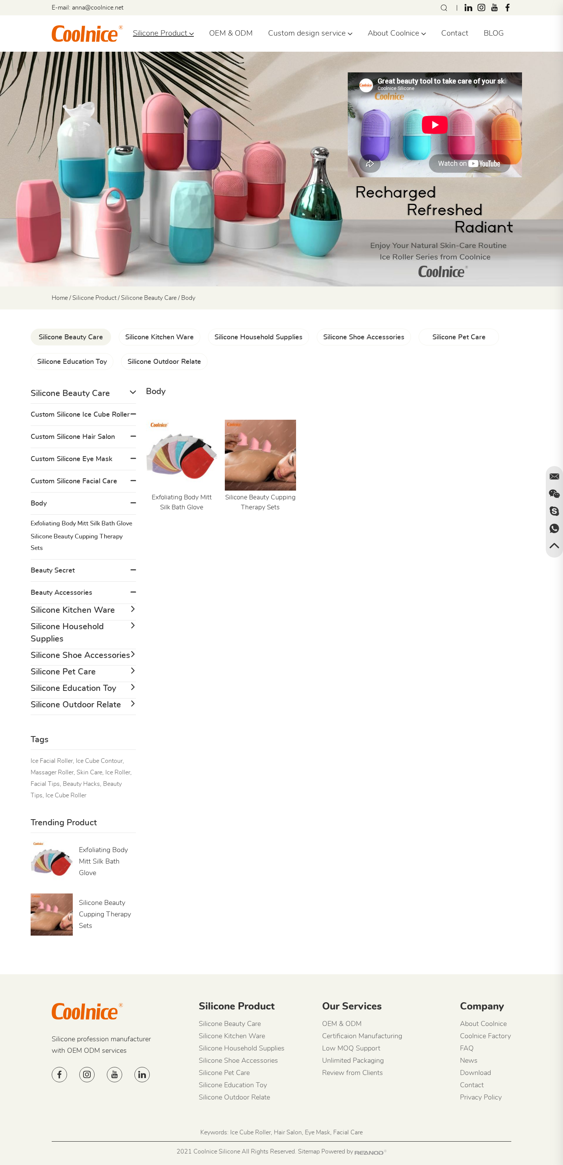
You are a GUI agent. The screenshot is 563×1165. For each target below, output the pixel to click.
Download (475, 1073)
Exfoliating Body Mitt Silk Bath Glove (182, 502)
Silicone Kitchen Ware (159, 337)
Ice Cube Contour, (100, 761)
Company (482, 1006)
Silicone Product (161, 33)
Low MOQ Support (351, 1048)
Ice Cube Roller (66, 795)
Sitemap (309, 1152)
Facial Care (348, 1132)
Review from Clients (352, 1073)
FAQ (467, 1048)
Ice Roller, (118, 772)
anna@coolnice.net (97, 8)
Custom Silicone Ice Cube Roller (80, 414)
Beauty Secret (53, 570)
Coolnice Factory (485, 1036)
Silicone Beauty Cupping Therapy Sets (260, 502)
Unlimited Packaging (353, 1060)
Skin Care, (90, 772)
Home (60, 298)
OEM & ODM (231, 33)
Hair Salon (288, 1132)
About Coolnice (394, 33)
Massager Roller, (53, 772)
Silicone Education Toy (72, 361)
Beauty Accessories (61, 592)
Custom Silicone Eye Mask (71, 459)
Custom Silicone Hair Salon (73, 437)
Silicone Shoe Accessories (363, 337)
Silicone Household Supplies (258, 337)
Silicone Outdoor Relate (164, 361)
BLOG (494, 33)
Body (39, 503)
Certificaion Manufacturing (362, 1036)
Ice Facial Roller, (52, 761)
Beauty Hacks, (82, 784)
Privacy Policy (481, 1097)
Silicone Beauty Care (149, 298)
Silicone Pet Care (459, 337)
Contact (454, 33)
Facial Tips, (46, 784)
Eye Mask (317, 1132)
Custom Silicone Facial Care (74, 481)
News (469, 1060)
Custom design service (308, 33)
